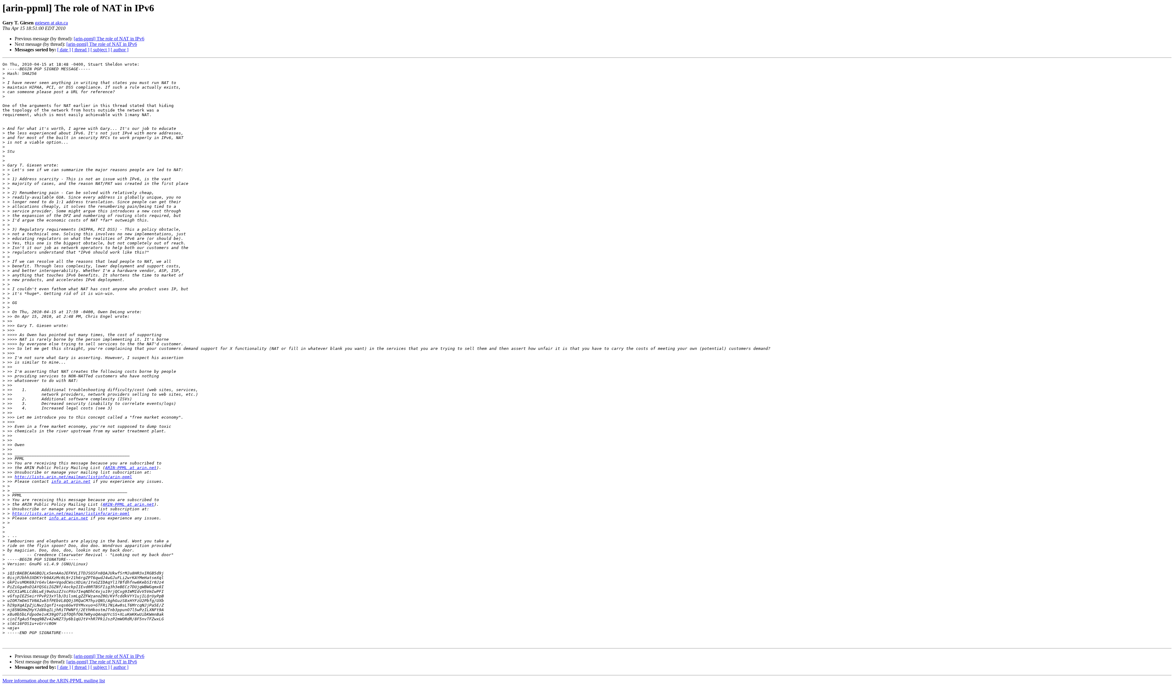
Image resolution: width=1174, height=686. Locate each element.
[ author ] (119, 49)
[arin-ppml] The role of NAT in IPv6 (109, 38)
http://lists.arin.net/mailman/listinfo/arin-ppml (73, 477)
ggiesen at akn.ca (51, 22)
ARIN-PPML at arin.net (131, 467)
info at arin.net (70, 481)
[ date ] (64, 49)
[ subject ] (99, 49)
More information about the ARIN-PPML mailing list (53, 680)
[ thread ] (80, 49)
